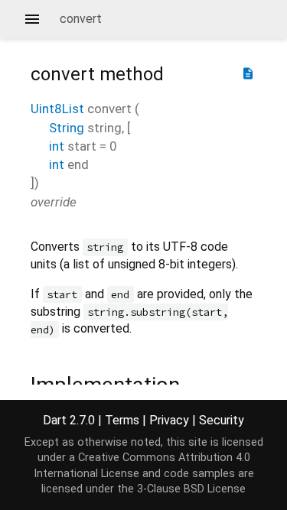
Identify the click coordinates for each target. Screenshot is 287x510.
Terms (122, 420)
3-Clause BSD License (191, 488)
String (66, 127)
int (56, 146)
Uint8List (57, 108)
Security (221, 420)
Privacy (169, 420)
